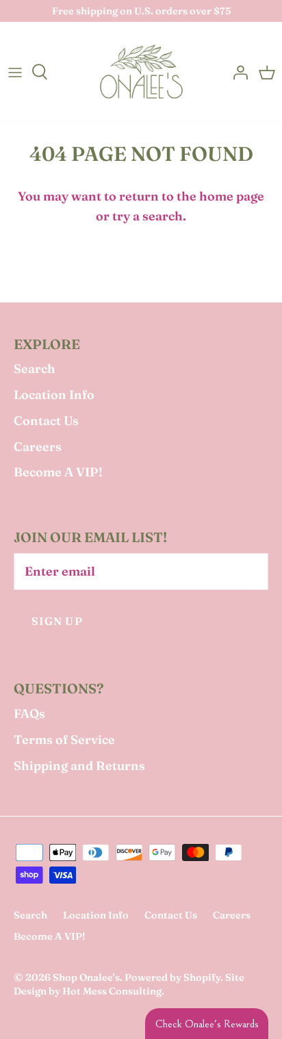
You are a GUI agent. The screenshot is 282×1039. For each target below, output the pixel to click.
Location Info (54, 394)
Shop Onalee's (86, 977)
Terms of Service (64, 739)
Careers (38, 446)
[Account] (237, 72)
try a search (147, 216)
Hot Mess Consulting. (113, 991)
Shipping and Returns (79, 765)
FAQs (29, 713)
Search (34, 368)
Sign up (57, 621)
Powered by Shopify (172, 977)
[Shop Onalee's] (141, 71)
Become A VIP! (58, 472)
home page (231, 196)
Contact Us (46, 420)
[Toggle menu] (15, 72)
